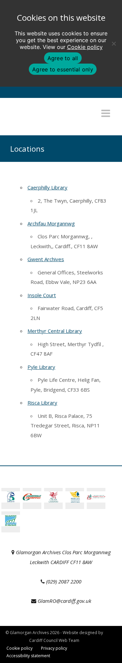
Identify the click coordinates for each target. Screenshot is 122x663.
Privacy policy (54, 648)
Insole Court (41, 295)
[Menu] (105, 113)
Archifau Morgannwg (51, 223)
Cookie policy (85, 47)
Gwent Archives (45, 259)
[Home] (45, 123)
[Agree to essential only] (113, 43)
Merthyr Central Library (54, 330)
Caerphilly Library (47, 187)
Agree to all (62, 58)
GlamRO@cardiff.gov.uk (64, 600)
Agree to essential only (62, 69)
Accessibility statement (28, 656)
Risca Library (42, 402)
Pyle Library (41, 366)
